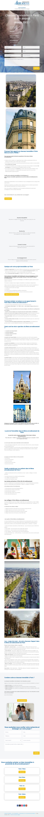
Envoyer (36, 68)
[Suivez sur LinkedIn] (24, 805)
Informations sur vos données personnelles (27, 813)
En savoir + (8, 198)
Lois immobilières (15, 813)
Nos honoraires (22, 700)
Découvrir (22, 772)
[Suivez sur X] (20, 805)
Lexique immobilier (7, 813)
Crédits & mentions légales (15, 814)
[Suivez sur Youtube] (26, 805)
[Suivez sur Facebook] (18, 805)
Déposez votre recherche (11, 294)
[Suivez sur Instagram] (22, 805)
